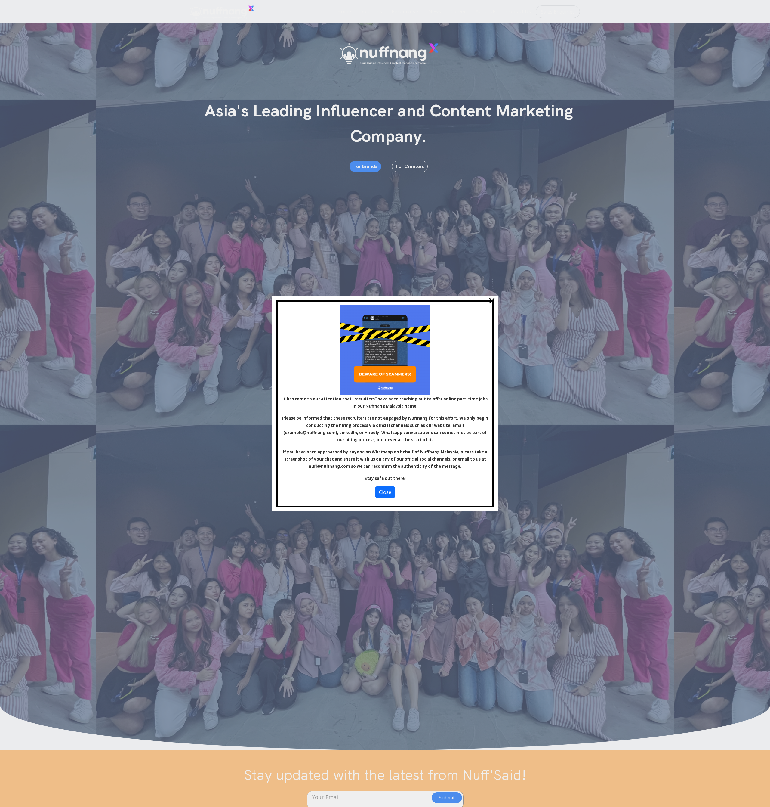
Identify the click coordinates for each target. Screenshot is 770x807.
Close (385, 492)
